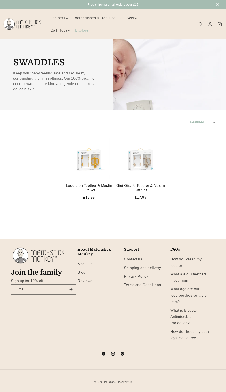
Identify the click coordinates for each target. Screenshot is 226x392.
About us (85, 264)
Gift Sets (127, 18)
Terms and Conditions (142, 285)
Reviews (85, 281)
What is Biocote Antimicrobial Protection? (183, 317)
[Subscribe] (71, 289)
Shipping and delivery (142, 268)
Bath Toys (59, 30)
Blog (81, 272)
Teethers (58, 18)
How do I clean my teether (186, 262)
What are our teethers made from (188, 277)
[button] (200, 24)
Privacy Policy (136, 276)
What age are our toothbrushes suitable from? (188, 295)
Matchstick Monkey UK (118, 382)
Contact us (133, 259)
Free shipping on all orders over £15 (113, 4)
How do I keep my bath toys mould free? (189, 335)
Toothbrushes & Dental (92, 18)
